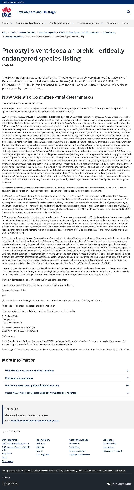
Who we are (74, 443)
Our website (74, 447)
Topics (13, 33)
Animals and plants (27, 33)
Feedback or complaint (112, 451)
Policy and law (43, 440)
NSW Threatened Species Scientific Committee (79, 33)
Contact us (108, 440)
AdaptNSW (7, 454)
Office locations (109, 443)
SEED (4, 457)
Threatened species (47, 33)
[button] (7, 23)
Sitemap (6, 477)
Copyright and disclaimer (79, 455)
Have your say (108, 447)
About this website (78, 440)
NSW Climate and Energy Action (15, 443)
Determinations (108, 33)
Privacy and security (77, 451)
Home (4, 33)
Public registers (42, 455)
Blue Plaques (7, 461)
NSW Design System (122, 484)
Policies (39, 451)
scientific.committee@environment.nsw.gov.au (34, 420)
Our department (10, 440)
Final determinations (13, 37)
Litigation (40, 447)
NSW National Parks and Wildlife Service (16, 448)
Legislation (40, 443)
